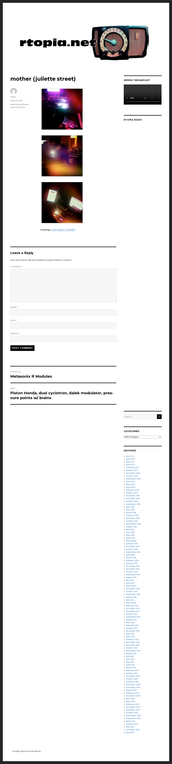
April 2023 (130, 459)
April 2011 (130, 665)
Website (14, 333)
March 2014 (131, 603)
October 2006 (132, 713)
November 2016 (132, 546)
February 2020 (132, 490)
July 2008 (130, 699)
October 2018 (131, 521)
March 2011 (131, 668)
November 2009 (133, 687)
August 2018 (131, 527)
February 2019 (132, 515)
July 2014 (130, 600)
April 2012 (130, 637)
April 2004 (130, 721)
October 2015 (131, 572)
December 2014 (133, 589)
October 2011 (131, 648)
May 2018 (130, 535)
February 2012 (132, 639)
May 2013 (130, 622)
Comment (16, 267)
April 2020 (130, 487)
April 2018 (130, 538)
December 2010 (133, 676)
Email (14, 320)
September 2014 (133, 594)
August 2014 (131, 597)
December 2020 (133, 473)
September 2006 (133, 715)
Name (14, 307)
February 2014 (132, 606)
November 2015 (132, 569)
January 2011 (131, 673)
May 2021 (130, 462)
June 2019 (130, 507)
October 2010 (131, 679)
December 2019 (133, 496)
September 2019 (133, 504)
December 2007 (133, 707)
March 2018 (131, 541)
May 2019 (130, 510)
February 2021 (132, 467)
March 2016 (131, 558)
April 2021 (130, 465)
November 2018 (133, 518)
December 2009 (133, 684)
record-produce (17, 107)
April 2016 (130, 555)
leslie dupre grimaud (19, 104)
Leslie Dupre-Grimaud (63, 229)
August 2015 (131, 577)
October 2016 (131, 549)
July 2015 (130, 580)
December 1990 (133, 730)
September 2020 (133, 479)
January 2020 (132, 493)
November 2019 (132, 498)
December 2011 (132, 642)
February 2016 (132, 560)
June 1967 (130, 732)
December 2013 (133, 608)
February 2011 (132, 670)
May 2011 (130, 662)
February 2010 (132, 682)
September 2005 (133, 718)
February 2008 (132, 704)
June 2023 (130, 456)
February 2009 (132, 693)
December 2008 (133, 696)
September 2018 (133, 524)
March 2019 (131, 512)
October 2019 (131, 501)
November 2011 (132, 645)
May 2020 (130, 484)
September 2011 (133, 651)
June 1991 (130, 727)
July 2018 (130, 529)
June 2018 (130, 532)
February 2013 (132, 625)
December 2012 (133, 631)
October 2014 (131, 591)
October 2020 (132, 476)
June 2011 (130, 659)
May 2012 (130, 634)
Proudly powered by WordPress (27, 751)
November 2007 (133, 710)
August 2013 (131, 620)
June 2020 (130, 481)
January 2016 (131, 563)
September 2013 (133, 617)
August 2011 (131, 653)
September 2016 (133, 552)
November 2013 (133, 611)
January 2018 (131, 543)
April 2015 (130, 583)
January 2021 (132, 470)
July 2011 (130, 656)
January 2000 (132, 724)
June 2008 (130, 701)
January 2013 (131, 628)
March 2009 (131, 690)
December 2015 (133, 566)
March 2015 (131, 586)
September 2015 (133, 575)
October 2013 (131, 614)
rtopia (13, 97)
